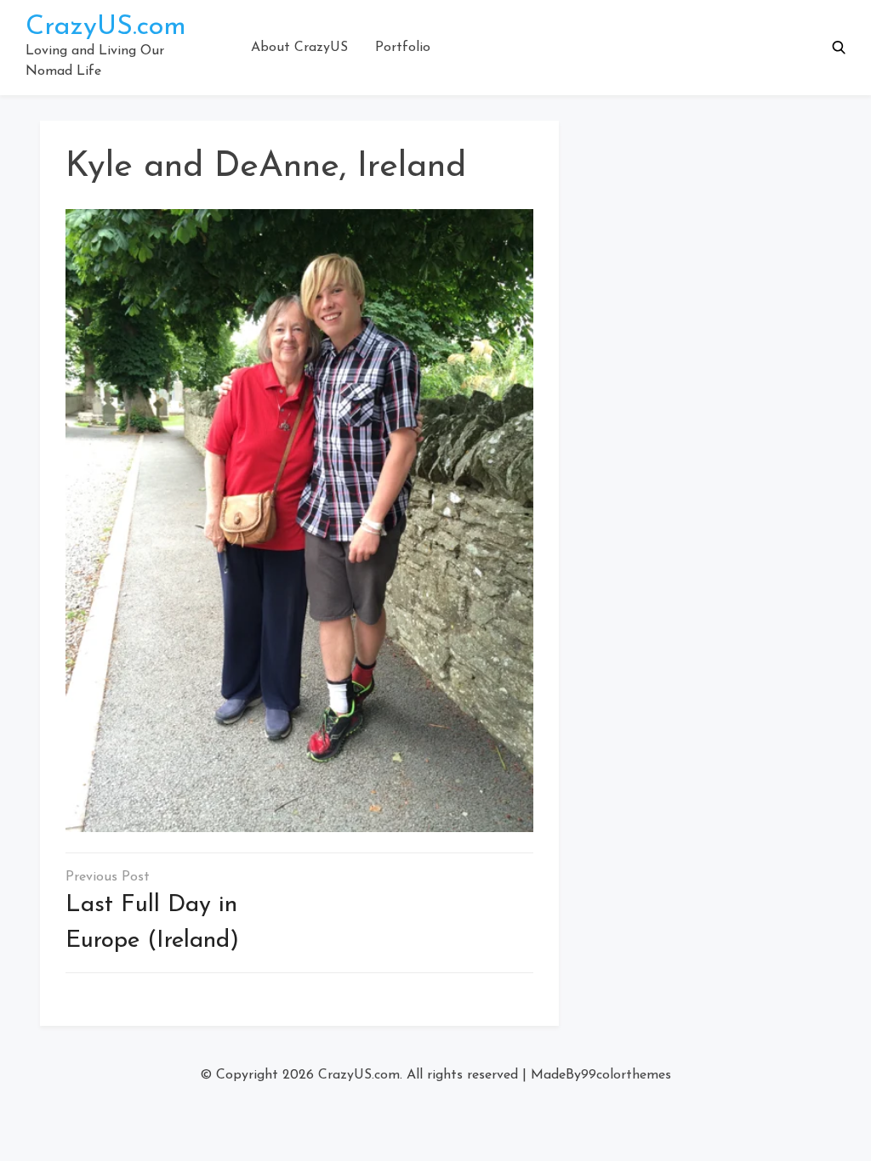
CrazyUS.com (106, 27)
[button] (838, 47)
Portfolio (402, 47)
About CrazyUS (299, 47)
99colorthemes (626, 1075)
